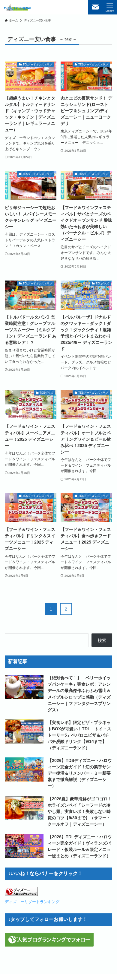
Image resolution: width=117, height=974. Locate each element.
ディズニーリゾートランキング (32, 902)
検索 (102, 640)
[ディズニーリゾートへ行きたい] (17, 7)
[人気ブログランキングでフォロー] (49, 945)
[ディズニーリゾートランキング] (21, 894)
